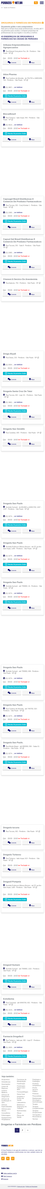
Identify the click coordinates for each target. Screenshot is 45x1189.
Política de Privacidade (31, 1186)
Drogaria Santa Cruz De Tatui (18, 391)
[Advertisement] (22, 15)
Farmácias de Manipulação (21, 1080)
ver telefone (18, 87)
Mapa (33, 62)
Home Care (21, 1094)
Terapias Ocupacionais (37, 1111)
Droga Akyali (9, 353)
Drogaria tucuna (11, 827)
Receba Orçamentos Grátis (17, 96)
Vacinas (35, 1119)
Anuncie (5, 1179)
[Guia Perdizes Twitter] (8, 1158)
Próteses (35, 1094)
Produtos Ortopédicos (36, 1084)
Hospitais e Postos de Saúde (21, 1098)
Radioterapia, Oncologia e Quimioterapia (37, 1100)
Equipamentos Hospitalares (6, 1118)
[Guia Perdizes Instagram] (13, 1158)
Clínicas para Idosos (6, 1110)
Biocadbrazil (9, 114)
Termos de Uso (21, 1186)
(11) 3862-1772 (10, 402)
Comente (13, 62)
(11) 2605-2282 (10, 1047)
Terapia (35, 1104)
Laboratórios (21, 1102)
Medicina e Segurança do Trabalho (22, 1106)
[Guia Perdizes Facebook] (3, 1158)
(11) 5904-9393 (10, 365)
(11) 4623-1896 (10, 125)
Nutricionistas (21, 1111)
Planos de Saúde (20, 1116)
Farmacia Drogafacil (13, 1036)
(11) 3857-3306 (10, 87)
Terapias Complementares (38, 1107)
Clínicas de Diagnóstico (6, 1095)
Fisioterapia (21, 1083)
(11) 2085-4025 (10, 212)
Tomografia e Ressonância (37, 1115)
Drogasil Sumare (11, 965)
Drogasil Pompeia (12, 881)
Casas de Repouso (5, 1087)
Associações (6, 1084)
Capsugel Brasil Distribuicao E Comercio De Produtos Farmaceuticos (22, 200)
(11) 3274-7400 (10, 516)
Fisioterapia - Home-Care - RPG (21, 1087)
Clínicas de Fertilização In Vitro (6, 1100)
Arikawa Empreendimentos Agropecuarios (16, 46)
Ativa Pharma (10, 74)
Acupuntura (6, 1079)
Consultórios (6, 1113)
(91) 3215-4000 (10, 1010)
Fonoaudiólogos (22, 1092)
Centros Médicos (4, 1091)
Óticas (19, 1113)
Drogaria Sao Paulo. (13, 742)
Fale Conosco (7, 1176)
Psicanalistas (36, 1096)
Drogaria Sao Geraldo (14, 429)
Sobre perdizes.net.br (10, 1173)
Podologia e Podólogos (36, 1080)
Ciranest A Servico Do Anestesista (20, 279)
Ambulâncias (6, 1082)
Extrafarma (9, 999)
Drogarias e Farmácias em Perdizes (21, 1124)
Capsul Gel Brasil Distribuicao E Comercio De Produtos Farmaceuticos (22, 240)
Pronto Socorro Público (35, 1089)
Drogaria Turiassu (12, 854)
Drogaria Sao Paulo (13, 503)
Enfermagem (6, 1115)
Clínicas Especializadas (7, 1105)
